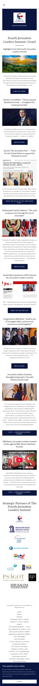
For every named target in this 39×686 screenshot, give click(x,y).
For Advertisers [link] (19, 661)
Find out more (19, 91)
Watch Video (19, 266)
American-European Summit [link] (19, 634)
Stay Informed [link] (19, 637)
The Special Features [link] (19, 646)
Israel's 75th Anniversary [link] (19, 651)
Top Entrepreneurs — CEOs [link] (19, 627)
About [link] (19, 614)
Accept (19, 681)
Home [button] (19, 612)
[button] (4, 5)
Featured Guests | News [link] (19, 619)
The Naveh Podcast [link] (19, 656)
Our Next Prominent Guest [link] (19, 659)
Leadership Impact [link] (19, 644)
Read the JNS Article (19, 310)
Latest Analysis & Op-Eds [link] (19, 641)
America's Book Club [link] (19, 649)
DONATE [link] (19, 617)
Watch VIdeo (19, 142)
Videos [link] (19, 624)
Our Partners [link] (19, 639)
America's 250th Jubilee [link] (19, 622)
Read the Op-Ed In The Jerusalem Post (19, 202)
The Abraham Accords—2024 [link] (19, 629)
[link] (19, 18)
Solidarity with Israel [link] (19, 654)
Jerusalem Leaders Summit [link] (19, 632)
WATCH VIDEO (19, 366)
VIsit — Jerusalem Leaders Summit (19, 433)
